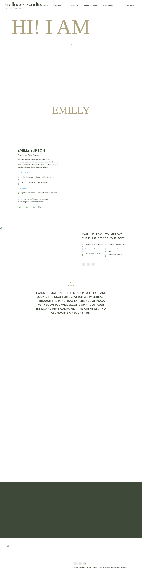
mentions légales (121, 567)
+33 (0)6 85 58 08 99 (125, 515)
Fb (85, 563)
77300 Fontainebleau (125, 511)
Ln (80, 563)
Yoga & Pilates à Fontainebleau (103, 567)
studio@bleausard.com (126, 518)
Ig (75, 563)
